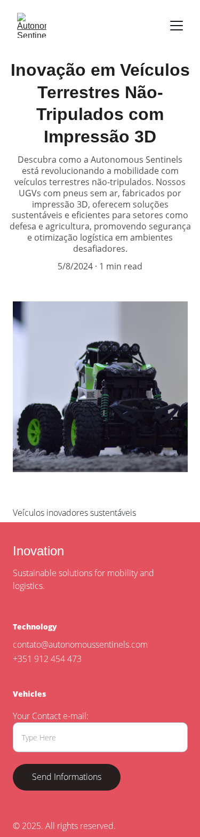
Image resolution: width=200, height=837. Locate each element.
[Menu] (176, 25)
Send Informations (66, 777)
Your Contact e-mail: (51, 716)
